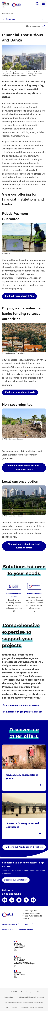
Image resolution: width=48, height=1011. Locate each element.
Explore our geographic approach (24, 712)
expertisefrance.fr (9, 925)
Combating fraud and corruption (32, 1007)
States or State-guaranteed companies (22, 825)
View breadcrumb (8, 13)
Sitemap (14, 1007)
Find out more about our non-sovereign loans (24, 468)
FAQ (6, 1007)
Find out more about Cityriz (20, 392)
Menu (43, 3)
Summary (10, 19)
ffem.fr (27, 925)
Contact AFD (12, 992)
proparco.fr (6, 930)
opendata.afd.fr (25, 930)
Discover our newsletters (16, 880)
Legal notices (8, 997)
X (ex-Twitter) (11, 900)
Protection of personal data (30, 992)
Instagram (33, 900)
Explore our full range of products (24, 847)
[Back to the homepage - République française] (19, 4)
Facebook (4, 900)
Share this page (43, 26)
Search (37, 3)
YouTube (19, 900)
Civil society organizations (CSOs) (22, 777)
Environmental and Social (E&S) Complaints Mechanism (24, 1002)
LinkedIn (26, 900)
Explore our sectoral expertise (22, 705)
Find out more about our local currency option (24, 546)
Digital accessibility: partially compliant (31, 997)
